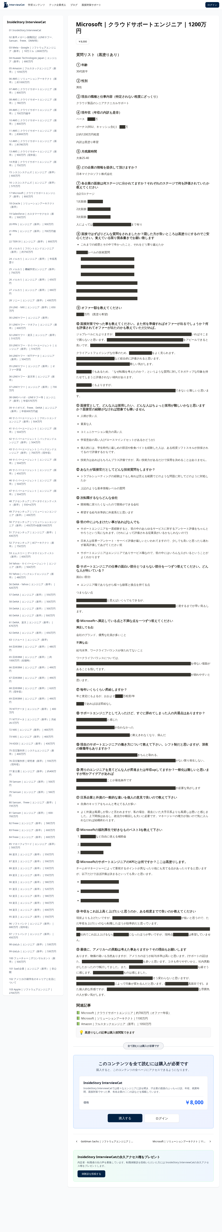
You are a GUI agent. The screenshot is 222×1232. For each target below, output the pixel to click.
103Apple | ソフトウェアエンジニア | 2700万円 (30, 991)
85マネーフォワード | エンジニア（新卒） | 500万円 (33, 845)
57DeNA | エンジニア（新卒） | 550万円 (32, 594)
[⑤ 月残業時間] (74, 150)
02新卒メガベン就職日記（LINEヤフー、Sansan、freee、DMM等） (31, 38)
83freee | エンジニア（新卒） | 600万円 (32, 830)
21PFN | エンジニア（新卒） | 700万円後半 (32, 232)
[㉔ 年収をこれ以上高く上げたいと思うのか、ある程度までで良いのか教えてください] (74, 910)
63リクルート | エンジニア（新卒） (29, 639)
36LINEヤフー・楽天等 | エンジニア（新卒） (32, 378)
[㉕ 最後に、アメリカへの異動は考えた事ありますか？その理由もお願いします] (74, 948)
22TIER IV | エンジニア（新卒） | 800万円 (33, 241)
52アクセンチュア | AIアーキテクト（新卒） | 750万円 (31, 544)
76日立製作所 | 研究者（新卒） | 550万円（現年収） (32, 762)
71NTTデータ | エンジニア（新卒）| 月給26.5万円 (32, 721)
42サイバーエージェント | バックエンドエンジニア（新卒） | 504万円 (33, 440)
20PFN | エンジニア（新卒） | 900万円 (31, 224)
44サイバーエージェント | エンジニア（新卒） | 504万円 (33, 461)
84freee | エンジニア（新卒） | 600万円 (32, 837)
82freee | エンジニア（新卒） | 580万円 (32, 823)
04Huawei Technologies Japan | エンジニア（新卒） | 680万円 (33, 59)
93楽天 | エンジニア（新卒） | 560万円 (31, 902)
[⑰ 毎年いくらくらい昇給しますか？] (74, 689)
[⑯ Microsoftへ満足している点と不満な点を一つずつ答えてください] (74, 620)
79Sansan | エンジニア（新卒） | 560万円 (32, 793)
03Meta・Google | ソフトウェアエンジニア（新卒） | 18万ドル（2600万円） (32, 49)
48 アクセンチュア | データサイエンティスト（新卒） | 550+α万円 (33, 502)
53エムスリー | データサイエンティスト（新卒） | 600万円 (31, 554)
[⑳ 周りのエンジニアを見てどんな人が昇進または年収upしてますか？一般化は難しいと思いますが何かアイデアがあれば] (74, 769)
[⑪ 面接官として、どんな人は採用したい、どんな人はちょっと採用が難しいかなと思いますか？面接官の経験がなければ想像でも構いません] (74, 404)
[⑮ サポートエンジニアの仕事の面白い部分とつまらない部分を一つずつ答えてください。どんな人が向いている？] (74, 565)
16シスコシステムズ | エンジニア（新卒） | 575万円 (33, 184)
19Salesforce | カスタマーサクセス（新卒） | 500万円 (31, 215)
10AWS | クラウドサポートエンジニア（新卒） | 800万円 (33, 122)
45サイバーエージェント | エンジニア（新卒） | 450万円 (33, 471)
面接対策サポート (91, 4)
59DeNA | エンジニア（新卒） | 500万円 (32, 608)
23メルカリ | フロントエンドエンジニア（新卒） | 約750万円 (31, 250)
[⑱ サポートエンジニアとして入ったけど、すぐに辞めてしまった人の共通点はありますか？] (74, 712)
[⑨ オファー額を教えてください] (74, 307)
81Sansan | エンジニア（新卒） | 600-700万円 (31, 814)
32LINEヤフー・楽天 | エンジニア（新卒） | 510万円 (33, 336)
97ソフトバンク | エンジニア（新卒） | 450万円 (31, 935)
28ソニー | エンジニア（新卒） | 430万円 (32, 300)
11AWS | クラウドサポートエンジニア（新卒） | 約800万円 (33, 132)
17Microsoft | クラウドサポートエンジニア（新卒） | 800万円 (32, 194)
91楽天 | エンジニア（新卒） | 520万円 (31, 889)
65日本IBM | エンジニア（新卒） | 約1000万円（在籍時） (30, 658)
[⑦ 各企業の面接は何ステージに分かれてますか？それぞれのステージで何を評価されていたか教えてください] (74, 182)
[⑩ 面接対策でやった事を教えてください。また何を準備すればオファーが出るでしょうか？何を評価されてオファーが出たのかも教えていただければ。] (74, 323)
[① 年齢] (74, 64)
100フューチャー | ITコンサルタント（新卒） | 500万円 (32, 960)
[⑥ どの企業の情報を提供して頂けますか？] (74, 166)
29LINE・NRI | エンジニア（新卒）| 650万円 (32, 309)
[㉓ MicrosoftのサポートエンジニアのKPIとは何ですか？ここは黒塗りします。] (74, 861)
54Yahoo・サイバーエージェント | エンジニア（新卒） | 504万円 (32, 565)
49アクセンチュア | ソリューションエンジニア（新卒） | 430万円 (33, 513)
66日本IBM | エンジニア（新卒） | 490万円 (32, 669)
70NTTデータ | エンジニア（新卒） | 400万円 (32, 710)
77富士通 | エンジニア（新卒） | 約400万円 (32, 773)
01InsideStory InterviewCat (25, 30)
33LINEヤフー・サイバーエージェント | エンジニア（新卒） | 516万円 (33, 347)
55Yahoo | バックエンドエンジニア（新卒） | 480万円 (31, 575)
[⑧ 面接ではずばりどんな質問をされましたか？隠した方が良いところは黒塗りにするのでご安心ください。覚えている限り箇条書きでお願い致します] (74, 233)
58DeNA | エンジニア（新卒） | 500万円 (32, 601)
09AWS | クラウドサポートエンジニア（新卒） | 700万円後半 (33, 111)
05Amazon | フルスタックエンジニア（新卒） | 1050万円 (32, 70)
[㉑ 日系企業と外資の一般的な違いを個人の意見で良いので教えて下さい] (74, 796)
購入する (125, 1118)
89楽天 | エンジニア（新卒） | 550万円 (31, 875)
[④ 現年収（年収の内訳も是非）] (74, 111)
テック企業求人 (57, 4)
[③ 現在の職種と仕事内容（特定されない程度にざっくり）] (74, 96)
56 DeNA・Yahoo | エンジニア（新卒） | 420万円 (32, 586)
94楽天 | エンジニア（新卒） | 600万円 (31, 909)
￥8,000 (82, 41)
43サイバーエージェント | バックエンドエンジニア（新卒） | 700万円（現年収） (33, 451)
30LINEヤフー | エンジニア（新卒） (29, 317)
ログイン (212, 4)
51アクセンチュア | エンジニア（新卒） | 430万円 (32, 534)
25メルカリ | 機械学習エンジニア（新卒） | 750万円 (33, 270)
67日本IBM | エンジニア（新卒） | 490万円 (32, 679)
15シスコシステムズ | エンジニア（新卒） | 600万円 (33, 174)
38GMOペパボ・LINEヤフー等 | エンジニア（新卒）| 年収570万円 (32, 399)
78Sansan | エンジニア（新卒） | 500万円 (32, 783)
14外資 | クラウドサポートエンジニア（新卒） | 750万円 (33, 163)
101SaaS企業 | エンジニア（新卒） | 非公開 (33, 970)
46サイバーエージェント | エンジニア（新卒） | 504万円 (33, 482)
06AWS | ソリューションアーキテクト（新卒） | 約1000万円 (33, 80)
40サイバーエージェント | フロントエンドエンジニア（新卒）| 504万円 (33, 419)
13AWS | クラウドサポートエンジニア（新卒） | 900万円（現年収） (33, 153)
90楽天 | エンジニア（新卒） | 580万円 (31, 882)
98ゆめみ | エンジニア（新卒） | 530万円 (32, 944)
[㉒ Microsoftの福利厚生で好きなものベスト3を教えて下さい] (74, 829)
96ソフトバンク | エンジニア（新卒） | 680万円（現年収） (31, 925)
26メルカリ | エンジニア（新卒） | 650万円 (32, 281)
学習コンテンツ (36, 4)
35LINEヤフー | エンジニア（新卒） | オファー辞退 (32, 367)
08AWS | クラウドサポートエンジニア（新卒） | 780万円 (33, 101)
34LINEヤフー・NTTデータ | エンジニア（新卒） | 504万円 (31, 357)
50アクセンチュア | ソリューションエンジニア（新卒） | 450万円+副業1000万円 (33, 523)
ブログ (74, 4)
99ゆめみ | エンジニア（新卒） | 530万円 (32, 951)
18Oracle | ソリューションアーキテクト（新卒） (31, 205)
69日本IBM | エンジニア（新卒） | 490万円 (32, 700)
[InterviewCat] (14, 4)
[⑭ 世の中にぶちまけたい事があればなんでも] (74, 521)
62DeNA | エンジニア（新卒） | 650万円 (32, 632)
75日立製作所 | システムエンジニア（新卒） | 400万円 (31, 752)
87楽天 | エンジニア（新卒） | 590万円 (31, 861)
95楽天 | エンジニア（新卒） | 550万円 (31, 916)
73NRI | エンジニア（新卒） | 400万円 (31, 736)
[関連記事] (74, 1004)
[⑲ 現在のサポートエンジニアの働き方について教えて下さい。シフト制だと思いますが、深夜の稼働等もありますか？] (74, 743)
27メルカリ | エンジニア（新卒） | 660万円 (32, 291)
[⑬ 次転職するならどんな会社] (74, 497)
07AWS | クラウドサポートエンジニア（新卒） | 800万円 (33, 90)
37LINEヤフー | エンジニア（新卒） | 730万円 (33, 388)
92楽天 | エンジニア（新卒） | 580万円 (31, 896)
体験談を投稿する (91, 1173)
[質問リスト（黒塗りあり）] (74, 53)
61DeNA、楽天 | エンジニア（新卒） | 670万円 (31, 624)
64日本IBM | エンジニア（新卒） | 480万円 (32, 648)
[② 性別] (74, 80)
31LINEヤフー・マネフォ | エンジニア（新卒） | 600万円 (33, 326)
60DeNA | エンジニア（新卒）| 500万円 (32, 615)
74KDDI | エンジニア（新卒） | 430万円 (32, 743)
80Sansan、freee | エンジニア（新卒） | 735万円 (32, 804)
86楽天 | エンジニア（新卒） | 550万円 (31, 854)
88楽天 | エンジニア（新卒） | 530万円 (31, 868)
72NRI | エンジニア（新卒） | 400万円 (31, 729)
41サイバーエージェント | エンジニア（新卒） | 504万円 (33, 430)
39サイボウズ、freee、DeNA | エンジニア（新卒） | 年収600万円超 (33, 409)
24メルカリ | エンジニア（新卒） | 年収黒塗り (33, 260)
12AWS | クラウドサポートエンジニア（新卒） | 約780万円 (33, 142)
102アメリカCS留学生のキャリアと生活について (32, 980)
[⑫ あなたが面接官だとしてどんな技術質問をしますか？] (74, 468)
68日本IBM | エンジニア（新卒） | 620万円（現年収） (32, 689)
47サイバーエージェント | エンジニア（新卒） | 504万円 (33, 492)
